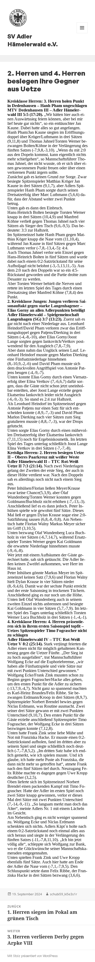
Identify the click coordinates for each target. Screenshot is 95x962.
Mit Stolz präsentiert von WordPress (32, 956)
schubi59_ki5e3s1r (63, 894)
